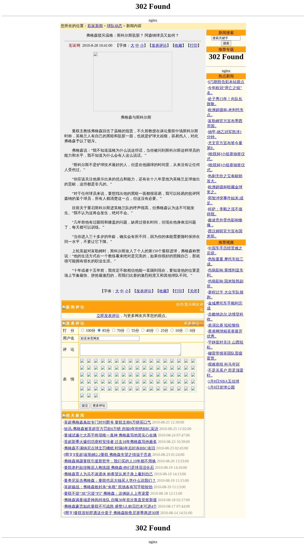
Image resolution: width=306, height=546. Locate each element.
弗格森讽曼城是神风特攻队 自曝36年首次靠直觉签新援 (110, 500)
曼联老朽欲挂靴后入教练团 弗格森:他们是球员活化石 (109, 468)
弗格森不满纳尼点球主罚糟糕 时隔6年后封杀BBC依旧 (109, 448)
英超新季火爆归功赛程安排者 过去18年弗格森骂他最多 (110, 442)
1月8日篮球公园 (221, 387)
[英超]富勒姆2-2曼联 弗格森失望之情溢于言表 (112, 455)
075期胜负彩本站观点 (226, 82)
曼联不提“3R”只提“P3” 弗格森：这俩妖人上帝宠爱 (106, 493)
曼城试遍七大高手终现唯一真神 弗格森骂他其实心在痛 (110, 435)
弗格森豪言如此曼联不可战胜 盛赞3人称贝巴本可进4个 (110, 506)
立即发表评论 (108, 316)
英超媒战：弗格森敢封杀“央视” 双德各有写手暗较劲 (108, 487)
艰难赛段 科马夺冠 (224, 364)
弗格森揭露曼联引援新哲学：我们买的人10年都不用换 (110, 461)
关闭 (193, 291)
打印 (193, 45)
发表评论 (159, 45)
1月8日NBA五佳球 (223, 381)
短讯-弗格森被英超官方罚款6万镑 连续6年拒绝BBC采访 (111, 429)
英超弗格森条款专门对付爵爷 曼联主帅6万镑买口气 (107, 422)
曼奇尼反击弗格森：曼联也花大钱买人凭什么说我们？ (110, 480)
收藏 (178, 45)
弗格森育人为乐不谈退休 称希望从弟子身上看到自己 (108, 474)
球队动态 (114, 26)
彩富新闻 (95, 26)
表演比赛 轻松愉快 (224, 325)
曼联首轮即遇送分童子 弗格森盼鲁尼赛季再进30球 (116, 513)
